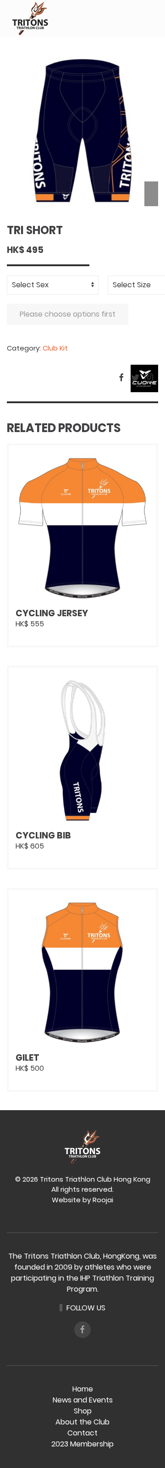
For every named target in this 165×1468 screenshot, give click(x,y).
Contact (82, 1433)
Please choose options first (68, 314)
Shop (83, 1411)
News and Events (83, 1400)
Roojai (103, 1200)
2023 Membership (82, 1444)
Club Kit (55, 348)
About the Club (82, 1422)
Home (82, 1389)
